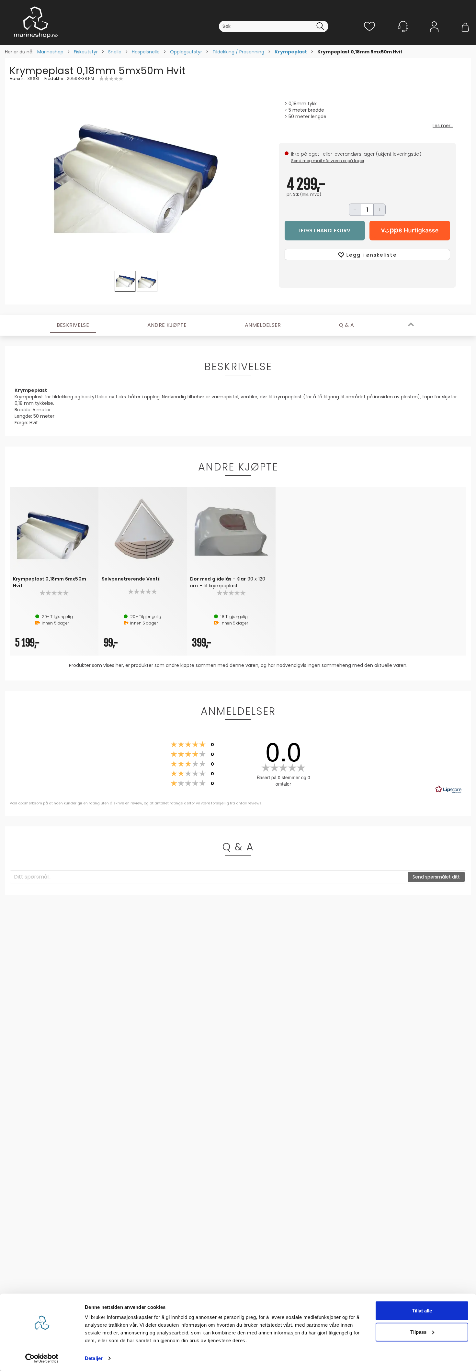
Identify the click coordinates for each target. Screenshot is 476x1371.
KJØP (325, 230)
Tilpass (418, 1331)
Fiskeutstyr (86, 52)
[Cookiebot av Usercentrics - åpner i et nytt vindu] (42, 1358)
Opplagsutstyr (186, 52)
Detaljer (94, 1358)
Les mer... (443, 125)
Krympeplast (291, 52)
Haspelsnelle (146, 52)
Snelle (114, 52)
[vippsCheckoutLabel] (409, 230)
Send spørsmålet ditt (436, 877)
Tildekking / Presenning (238, 52)
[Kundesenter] (403, 26)
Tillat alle (422, 1310)
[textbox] (209, 876)
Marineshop (50, 52)
